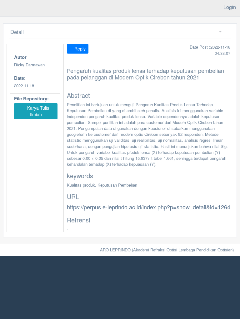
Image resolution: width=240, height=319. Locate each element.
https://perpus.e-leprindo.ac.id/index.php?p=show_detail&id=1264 (148, 207)
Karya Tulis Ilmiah (37, 111)
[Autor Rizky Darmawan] (35, 72)
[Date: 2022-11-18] (35, 93)
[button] (218, 32)
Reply (79, 48)
